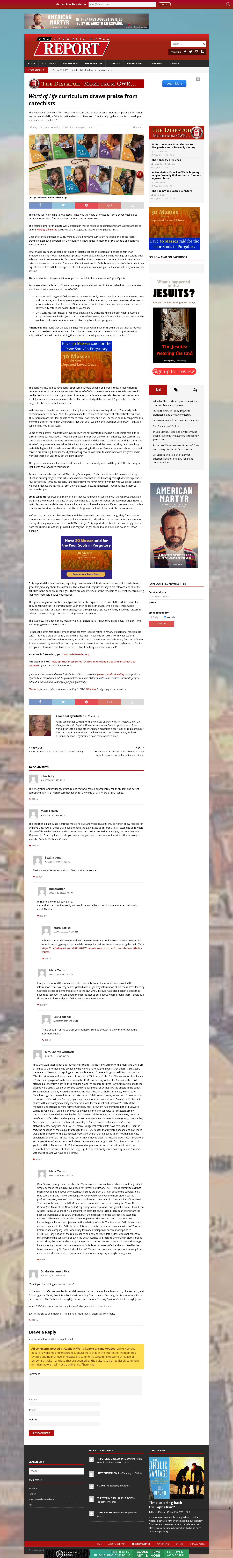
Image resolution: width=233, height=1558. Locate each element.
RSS (31, 1504)
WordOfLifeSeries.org (76, 654)
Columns (48, 63)
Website (33, 1419)
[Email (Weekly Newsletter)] (196, 51)
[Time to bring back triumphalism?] (176, 1478)
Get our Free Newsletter (71, 4)
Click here (34, 689)
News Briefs (34, 70)
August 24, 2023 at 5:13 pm (53, 780)
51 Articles (93, 716)
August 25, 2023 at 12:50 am (57, 862)
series (47, 229)
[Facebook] (185, 51)
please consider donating (110, 674)
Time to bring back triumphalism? (165, 1504)
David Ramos (160, 182)
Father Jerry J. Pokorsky (164, 164)
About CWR (134, 63)
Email (32, 1409)
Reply (35, 799)
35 (174, 198)
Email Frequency (159, 612)
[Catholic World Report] (116, 58)
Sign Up (164, 4)
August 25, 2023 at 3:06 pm (66, 932)
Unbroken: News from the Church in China (176, 420)
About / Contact (116, 1544)
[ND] (91, 1487)
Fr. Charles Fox (160, 151)
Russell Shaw (158, 1512)
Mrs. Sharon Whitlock (59, 1052)
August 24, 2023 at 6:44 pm (53, 815)
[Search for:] (186, 43)
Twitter (32, 1493)
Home (31, 63)
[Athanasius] (91, 1514)
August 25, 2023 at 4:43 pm (57, 1056)
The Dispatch (93, 63)
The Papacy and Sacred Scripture (171, 190)
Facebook (34, 1488)
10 (93, 127)
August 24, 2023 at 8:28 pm (53, 1275)
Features (69, 63)
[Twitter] (190, 51)
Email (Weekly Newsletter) (42, 1499)
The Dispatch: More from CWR (176, 132)
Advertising (163, 1544)
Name (32, 1399)
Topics (113, 63)
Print (138, 127)
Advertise (155, 63)
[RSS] (202, 51)
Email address (157, 592)
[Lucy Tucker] (91, 1474)
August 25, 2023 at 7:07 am (61, 893)
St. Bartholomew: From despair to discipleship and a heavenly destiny (173, 146)
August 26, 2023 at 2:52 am (66, 1021)
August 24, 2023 (41, 127)
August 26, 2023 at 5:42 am (61, 1175)
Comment (34, 1373)
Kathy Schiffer (61, 127)
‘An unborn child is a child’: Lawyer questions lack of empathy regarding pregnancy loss (173, 458)
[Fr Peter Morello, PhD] (91, 1460)
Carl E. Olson (159, 195)
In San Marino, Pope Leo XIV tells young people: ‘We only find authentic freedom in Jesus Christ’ (176, 175)
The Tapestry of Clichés (166, 160)
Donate (174, 63)
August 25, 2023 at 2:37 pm (61, 974)
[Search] (204, 43)
